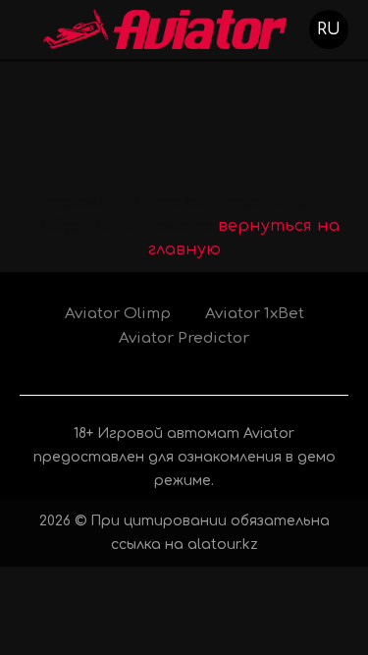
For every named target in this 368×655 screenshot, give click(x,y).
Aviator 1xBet (254, 313)
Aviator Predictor (184, 338)
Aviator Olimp (118, 313)
